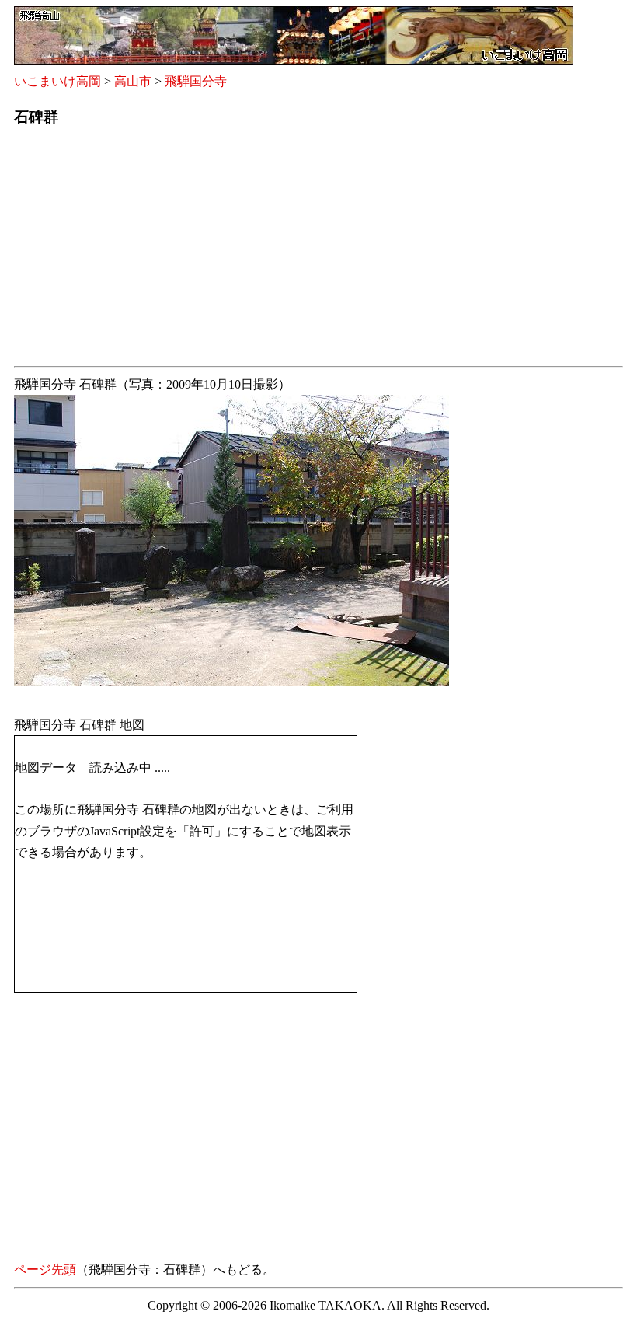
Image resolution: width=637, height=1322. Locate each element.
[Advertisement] (318, 251)
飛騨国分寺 (196, 81)
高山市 (132, 81)
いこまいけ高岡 (57, 81)
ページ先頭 (45, 1269)
